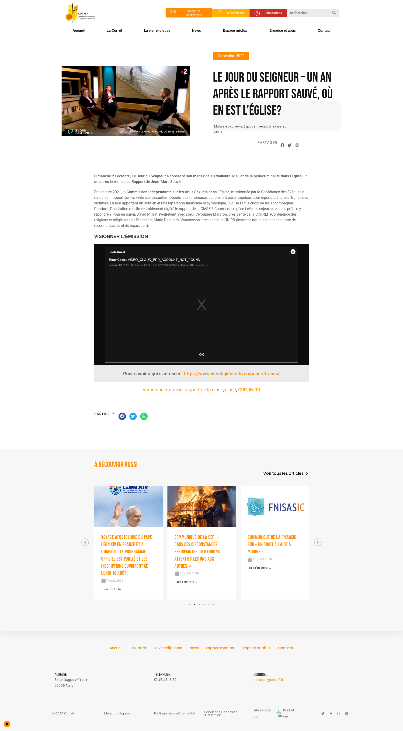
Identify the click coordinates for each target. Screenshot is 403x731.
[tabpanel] (128, 543)
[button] (282, 145)
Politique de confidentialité (174, 713)
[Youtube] (346, 713)
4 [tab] (204, 604)
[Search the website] (313, 12)
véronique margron (162, 390)
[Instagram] (338, 713)
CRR (242, 390)
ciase (230, 390)
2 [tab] (194, 604)
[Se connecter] (219, 13)
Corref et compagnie (194, 13)
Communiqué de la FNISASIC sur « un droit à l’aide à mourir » (272, 544)
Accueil (79, 30)
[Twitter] (323, 713)
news (238, 126)
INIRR (254, 390)
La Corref (114, 30)
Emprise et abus (282, 30)
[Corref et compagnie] (173, 13)
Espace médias (235, 30)
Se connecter (236, 12)
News (196, 30)
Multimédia (223, 126)
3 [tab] (199, 604)
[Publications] (257, 13)
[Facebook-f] (331, 713)
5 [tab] (208, 604)
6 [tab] (213, 604)
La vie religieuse (157, 30)
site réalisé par (262, 713)
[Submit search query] (334, 13)
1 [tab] (190, 604)
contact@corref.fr (268, 679)
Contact (324, 30)
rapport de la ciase (203, 390)
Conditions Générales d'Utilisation (220, 713)
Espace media (255, 126)
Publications (273, 12)
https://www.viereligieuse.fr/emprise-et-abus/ (232, 373)
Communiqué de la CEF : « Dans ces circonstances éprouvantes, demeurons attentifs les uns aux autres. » (197, 551)
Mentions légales (117, 713)
